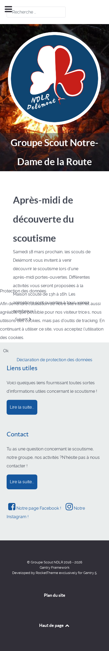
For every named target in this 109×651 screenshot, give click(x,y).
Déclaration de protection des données (54, 359)
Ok (5, 350)
